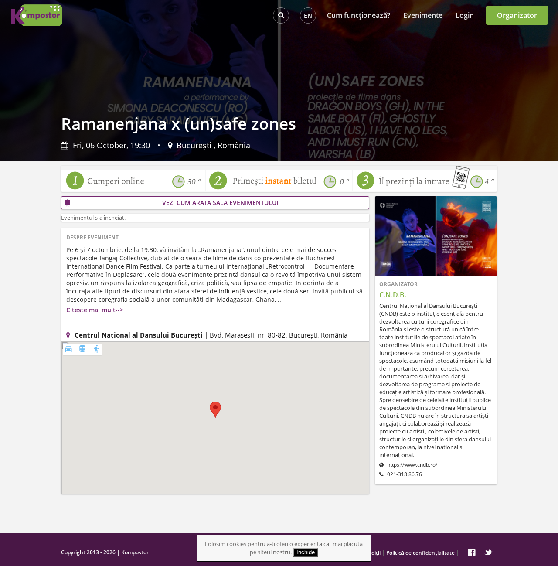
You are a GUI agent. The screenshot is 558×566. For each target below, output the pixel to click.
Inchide (305, 552)
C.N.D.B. (392, 295)
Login (465, 15)
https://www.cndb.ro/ (411, 464)
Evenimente (422, 15)
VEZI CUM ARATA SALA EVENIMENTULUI (220, 202)
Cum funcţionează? (358, 15)
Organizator (517, 15)
